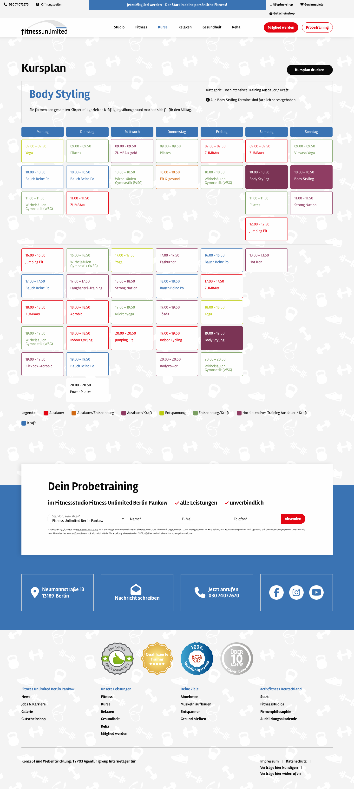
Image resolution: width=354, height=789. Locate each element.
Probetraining (317, 27)
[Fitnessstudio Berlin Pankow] (44, 27)
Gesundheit (212, 27)
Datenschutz (296, 761)
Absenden (293, 518)
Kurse (163, 27)
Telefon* (240, 519)
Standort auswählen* (66, 516)
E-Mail (187, 519)
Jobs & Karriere (33, 704)
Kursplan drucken (309, 69)
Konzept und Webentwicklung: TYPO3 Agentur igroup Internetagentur (78, 761)
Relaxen (185, 27)
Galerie (27, 711)
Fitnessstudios (272, 704)
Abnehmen (189, 696)
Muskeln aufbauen (196, 704)
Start (264, 696)
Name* (135, 519)
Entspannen (191, 711)
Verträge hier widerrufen (280, 773)
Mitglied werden (281, 27)
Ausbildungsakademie (278, 719)
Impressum (269, 761)
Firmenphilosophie (275, 711)
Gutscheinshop (33, 719)
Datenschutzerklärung (87, 529)
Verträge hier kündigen (279, 767)
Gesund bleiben (193, 719)
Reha (236, 27)
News (25, 696)
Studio (119, 27)
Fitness (141, 27)
